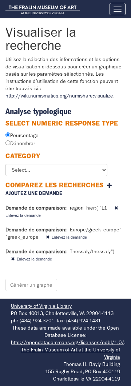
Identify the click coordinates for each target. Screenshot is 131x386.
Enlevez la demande (69, 237)
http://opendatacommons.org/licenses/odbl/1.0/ (67, 342)
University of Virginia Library (41, 306)
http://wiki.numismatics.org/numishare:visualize (59, 95)
